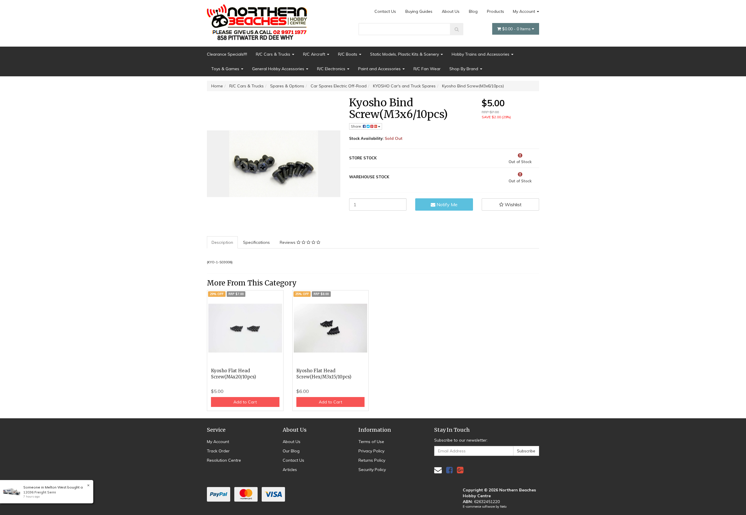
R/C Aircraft (314, 54)
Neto (503, 507)
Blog (473, 11)
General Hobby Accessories (278, 68)
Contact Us (385, 11)
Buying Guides (418, 11)
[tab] (222, 242)
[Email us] (438, 470)
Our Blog (291, 451)
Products (495, 11)
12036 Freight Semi (39, 492)
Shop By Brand (464, 68)
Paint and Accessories (380, 68)
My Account (524, 11)
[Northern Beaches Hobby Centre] (259, 20)
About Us (451, 11)
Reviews (288, 242)
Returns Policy (371, 460)
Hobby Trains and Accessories (481, 54)
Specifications (256, 242)
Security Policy (372, 469)
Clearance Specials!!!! (227, 54)
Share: (357, 126)
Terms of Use (371, 441)
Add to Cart (245, 402)
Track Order (218, 451)
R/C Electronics (331, 68)
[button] (510, 204)
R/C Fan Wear (427, 68)
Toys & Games (225, 68)
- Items (517, 28)
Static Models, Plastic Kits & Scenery (405, 54)
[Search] (456, 29)
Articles (290, 469)
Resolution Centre (224, 460)
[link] (449, 470)
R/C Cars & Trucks (273, 54)
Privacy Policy (371, 451)
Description (222, 242)
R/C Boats (348, 54)
